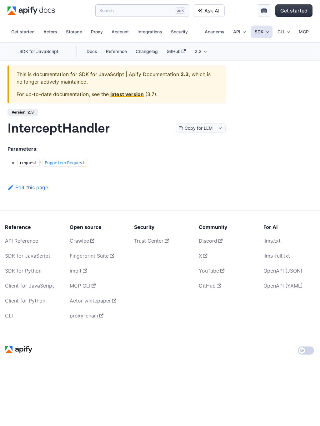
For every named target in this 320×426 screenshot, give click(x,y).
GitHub (174, 51)
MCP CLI (80, 286)
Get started (294, 10)
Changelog (147, 51)
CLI (9, 315)
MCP (304, 31)
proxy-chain (84, 315)
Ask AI (211, 10)
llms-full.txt (276, 256)
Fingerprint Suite (89, 256)
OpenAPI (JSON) (282, 271)
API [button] (236, 31)
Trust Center (148, 241)
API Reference (21, 241)
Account (120, 31)
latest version (127, 94)
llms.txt (272, 241)
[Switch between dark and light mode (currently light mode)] (306, 350)
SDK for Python (23, 271)
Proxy (97, 31)
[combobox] (220, 128)
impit (76, 271)
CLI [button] (281, 31)
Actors (50, 31)
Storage (74, 31)
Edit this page (31, 187)
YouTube (209, 271)
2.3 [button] (198, 51)
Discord (208, 241)
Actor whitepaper (90, 301)
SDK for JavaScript (38, 51)
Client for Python (25, 301)
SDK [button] (259, 31)
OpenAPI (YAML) (283, 286)
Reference (116, 51)
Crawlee (79, 241)
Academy (214, 31)
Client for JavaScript (29, 286)
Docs (92, 51)
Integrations (150, 31)
